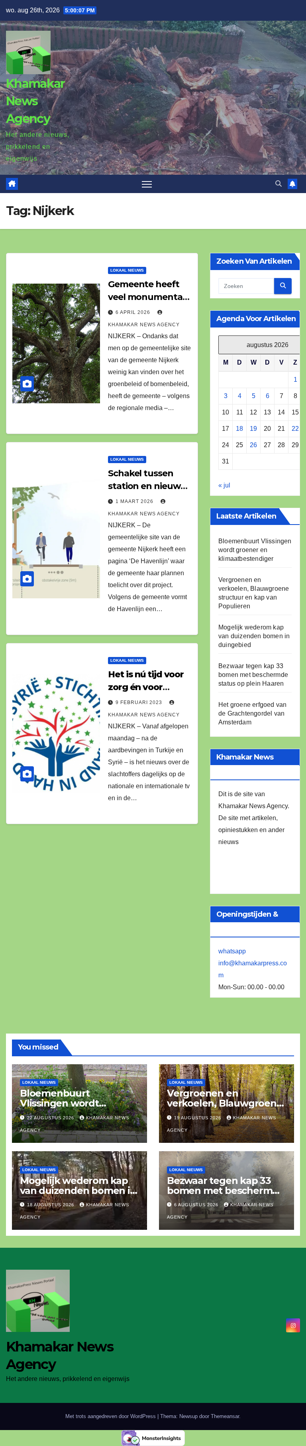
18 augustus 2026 (51, 1204)
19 (253, 428)
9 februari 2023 (140, 702)
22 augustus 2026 (51, 1117)
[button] (278, 183)
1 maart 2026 (135, 501)
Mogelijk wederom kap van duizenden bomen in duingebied (254, 636)
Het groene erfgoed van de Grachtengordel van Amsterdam (252, 713)
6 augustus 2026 (197, 1204)
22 (295, 428)
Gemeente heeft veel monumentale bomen (149, 297)
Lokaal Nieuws (127, 270)
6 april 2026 (134, 312)
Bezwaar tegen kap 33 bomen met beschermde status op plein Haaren (253, 675)
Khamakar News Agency (35, 101)
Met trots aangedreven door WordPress (111, 1416)
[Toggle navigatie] (147, 184)
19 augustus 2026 (198, 1117)
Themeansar (225, 1416)
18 (239, 428)
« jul (224, 485)
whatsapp (232, 951)
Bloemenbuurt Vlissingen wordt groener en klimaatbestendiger (255, 550)
